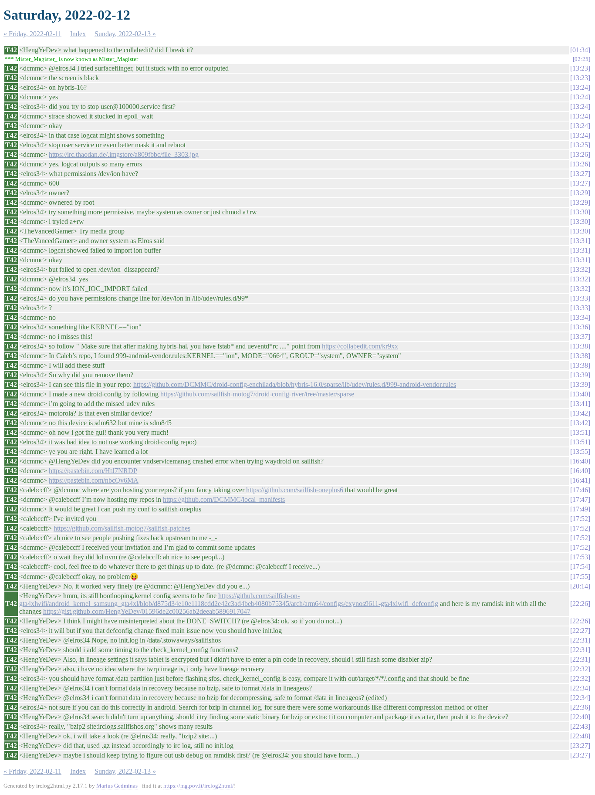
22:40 (580, 717)
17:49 (580, 509)
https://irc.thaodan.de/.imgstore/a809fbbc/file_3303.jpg (124, 154)
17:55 (580, 576)
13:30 (580, 212)
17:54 (580, 566)
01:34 (580, 50)
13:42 (580, 413)
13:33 (580, 298)
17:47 (580, 499)
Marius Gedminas (117, 785)
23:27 (580, 745)
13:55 (580, 451)
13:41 (580, 403)
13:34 (580, 317)
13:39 (580, 375)
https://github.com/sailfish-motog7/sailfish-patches (122, 528)
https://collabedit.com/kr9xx (360, 346)
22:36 (580, 707)
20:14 (580, 586)
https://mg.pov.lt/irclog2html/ (198, 785)
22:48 (580, 736)
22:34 (580, 688)
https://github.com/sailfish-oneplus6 (294, 490)
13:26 (580, 154)
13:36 (580, 327)
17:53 (580, 557)
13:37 (580, 336)
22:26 (580, 603)
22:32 (580, 669)
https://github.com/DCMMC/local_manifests (224, 499)
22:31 (580, 640)
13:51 (580, 432)
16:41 (580, 480)
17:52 (580, 518)
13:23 (580, 68)
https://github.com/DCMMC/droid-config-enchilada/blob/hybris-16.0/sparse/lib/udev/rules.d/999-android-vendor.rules (294, 384)
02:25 (581, 59)
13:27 (580, 173)
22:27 (580, 630)
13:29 (580, 192)
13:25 (580, 145)
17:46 (580, 490)
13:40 (580, 394)
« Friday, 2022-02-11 (32, 33)
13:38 (580, 346)
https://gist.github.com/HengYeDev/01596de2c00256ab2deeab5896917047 (146, 611)
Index (78, 33)
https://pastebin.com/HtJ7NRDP (93, 470)
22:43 (580, 726)
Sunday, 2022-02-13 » (125, 33)
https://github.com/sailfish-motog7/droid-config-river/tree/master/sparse (257, 394)
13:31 (580, 240)
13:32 (580, 269)
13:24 (580, 87)
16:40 (580, 461)
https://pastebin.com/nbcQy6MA (94, 480)
